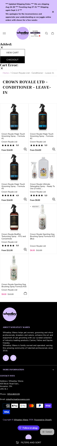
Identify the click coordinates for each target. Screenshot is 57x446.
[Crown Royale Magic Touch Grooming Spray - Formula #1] (14, 118)
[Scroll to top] (28, 437)
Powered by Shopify (43, 419)
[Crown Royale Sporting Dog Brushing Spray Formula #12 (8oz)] (43, 218)
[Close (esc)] (2, 47)
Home (6, 72)
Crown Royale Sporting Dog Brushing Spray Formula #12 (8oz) (42, 236)
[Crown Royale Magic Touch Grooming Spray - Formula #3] (14, 168)
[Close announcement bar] (53, 12)
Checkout (13, 59)
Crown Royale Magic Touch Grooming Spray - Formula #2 (41, 136)
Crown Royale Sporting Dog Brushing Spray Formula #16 (14, 285)
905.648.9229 (13, 394)
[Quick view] (25, 149)
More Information (13, 369)
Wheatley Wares (21, 419)
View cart (12, 52)
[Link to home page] (10, 314)
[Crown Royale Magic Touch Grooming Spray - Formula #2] (43, 118)
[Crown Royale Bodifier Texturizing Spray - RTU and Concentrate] (14, 218)
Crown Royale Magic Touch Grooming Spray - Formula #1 (13, 136)
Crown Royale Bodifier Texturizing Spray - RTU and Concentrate (14, 236)
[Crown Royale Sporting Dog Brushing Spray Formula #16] (14, 268)
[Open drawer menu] (4, 33)
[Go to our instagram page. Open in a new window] (13, 358)
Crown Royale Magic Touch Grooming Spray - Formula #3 (13, 186)
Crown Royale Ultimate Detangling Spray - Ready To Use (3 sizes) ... (42, 186)
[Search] (46, 33)
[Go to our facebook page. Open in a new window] (6, 358)
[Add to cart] (25, 293)
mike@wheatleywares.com (18, 399)
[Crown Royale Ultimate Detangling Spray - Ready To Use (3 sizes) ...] (43, 168)
